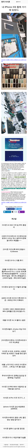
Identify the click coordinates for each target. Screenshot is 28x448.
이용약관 (6, 444)
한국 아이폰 (5, 2)
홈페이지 (18, 1)
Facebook (11, 208)
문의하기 (22, 444)
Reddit (15, 211)
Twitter (19, 208)
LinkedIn (8, 211)
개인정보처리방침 (14, 444)
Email (22, 211)
